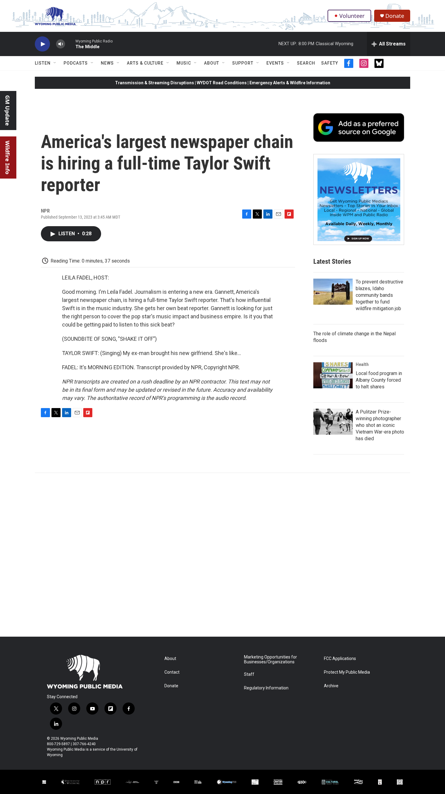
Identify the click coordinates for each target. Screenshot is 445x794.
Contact (172, 672)
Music (183, 63)
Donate (394, 16)
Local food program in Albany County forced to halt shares (379, 380)
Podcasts (76, 63)
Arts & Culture (145, 63)
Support (242, 63)
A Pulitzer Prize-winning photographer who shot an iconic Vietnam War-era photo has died (380, 425)
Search (306, 63)
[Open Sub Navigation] (55, 63)
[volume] (60, 44)
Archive (331, 686)
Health (362, 364)
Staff (249, 674)
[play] (42, 44)
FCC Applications (340, 658)
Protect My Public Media (347, 672)
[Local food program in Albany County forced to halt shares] (333, 375)
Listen (43, 63)
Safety (329, 63)
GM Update (7, 110)
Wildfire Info (7, 157)
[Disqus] (222, 555)
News (107, 63)
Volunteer (351, 15)
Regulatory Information (266, 688)
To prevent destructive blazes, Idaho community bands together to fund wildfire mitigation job (379, 295)
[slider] (70, 44)
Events (275, 63)
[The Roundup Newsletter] (359, 199)
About (211, 63)
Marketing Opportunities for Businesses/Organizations (270, 659)
